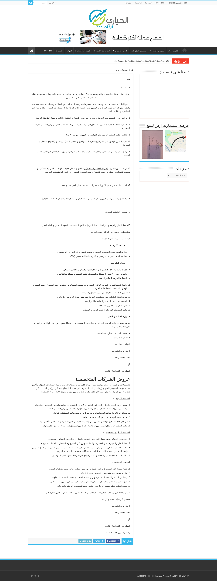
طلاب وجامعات (121, 51)
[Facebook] (56, 3)
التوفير (69, 51)
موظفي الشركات (138, 51)
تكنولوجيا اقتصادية (102, 51)
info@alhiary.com (122, 357)
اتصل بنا (148, 3)
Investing (160, 3)
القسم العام (173, 51)
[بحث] (30, 2)
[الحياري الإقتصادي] (108, 18)
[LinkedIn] (49, 3)
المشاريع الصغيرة (83, 51)
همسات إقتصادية (157, 51)
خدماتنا (128, 3)
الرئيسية (138, 3)
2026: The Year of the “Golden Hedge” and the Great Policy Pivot (142, 61)
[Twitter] (53, 3)
